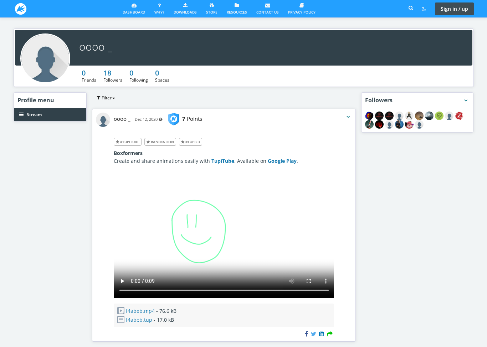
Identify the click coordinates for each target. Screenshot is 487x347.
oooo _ (95, 46)
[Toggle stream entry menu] (348, 117)
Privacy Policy (302, 12)
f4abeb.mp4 (140, 310)
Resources (237, 12)
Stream (34, 115)
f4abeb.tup (139, 319)
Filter (106, 98)
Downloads (185, 12)
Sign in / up (454, 8)
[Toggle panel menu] (466, 100)
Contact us (267, 12)
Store (211, 12)
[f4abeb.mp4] (224, 296)
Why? (159, 12)
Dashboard (134, 12)
